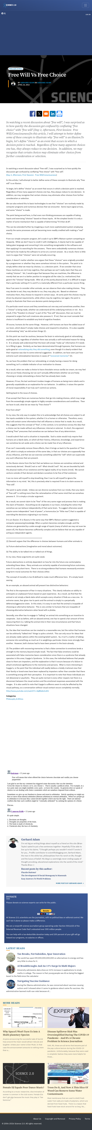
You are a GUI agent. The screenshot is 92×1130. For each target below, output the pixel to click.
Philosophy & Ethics (15, 69)
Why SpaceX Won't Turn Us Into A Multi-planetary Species (21, 1033)
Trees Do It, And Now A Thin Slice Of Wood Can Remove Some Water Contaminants (67, 1091)
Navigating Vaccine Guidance (33, 981)
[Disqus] (46, 734)
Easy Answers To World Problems (36, 878)
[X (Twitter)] (5, 13)
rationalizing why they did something (34, 349)
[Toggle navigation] (85, 5)
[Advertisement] (46, 36)
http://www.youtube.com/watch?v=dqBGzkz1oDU (27, 691)
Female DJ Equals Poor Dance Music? (23, 1087)
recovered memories (59, 356)
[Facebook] (2, 13)
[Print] (59, 114)
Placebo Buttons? (28, 872)
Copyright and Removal (55, 1119)
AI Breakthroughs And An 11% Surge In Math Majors (46, 966)
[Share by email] (46, 114)
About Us (37, 1119)
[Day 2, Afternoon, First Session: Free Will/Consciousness (31, 175)
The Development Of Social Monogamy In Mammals (43, 875)
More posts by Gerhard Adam (69, 883)
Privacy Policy (75, 1119)
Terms (87, 1119)
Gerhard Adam (27, 83)
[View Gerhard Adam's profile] (13, 84)
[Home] (10, 5)
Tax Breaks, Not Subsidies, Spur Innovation (41, 954)
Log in (88, 14)
